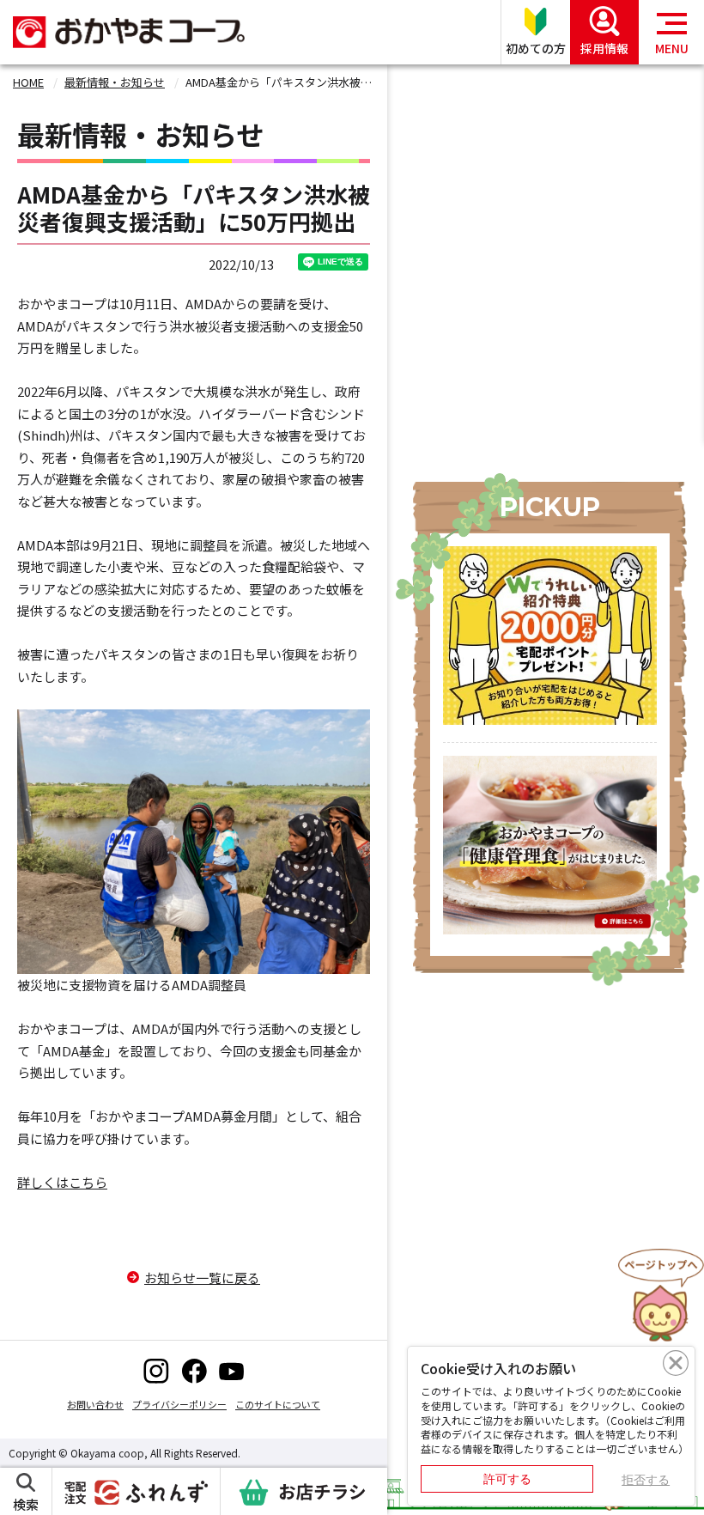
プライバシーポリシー (179, 1404)
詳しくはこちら (62, 1182)
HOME (28, 82)
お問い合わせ (95, 1404)
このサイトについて (277, 1404)
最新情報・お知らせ (114, 82)
